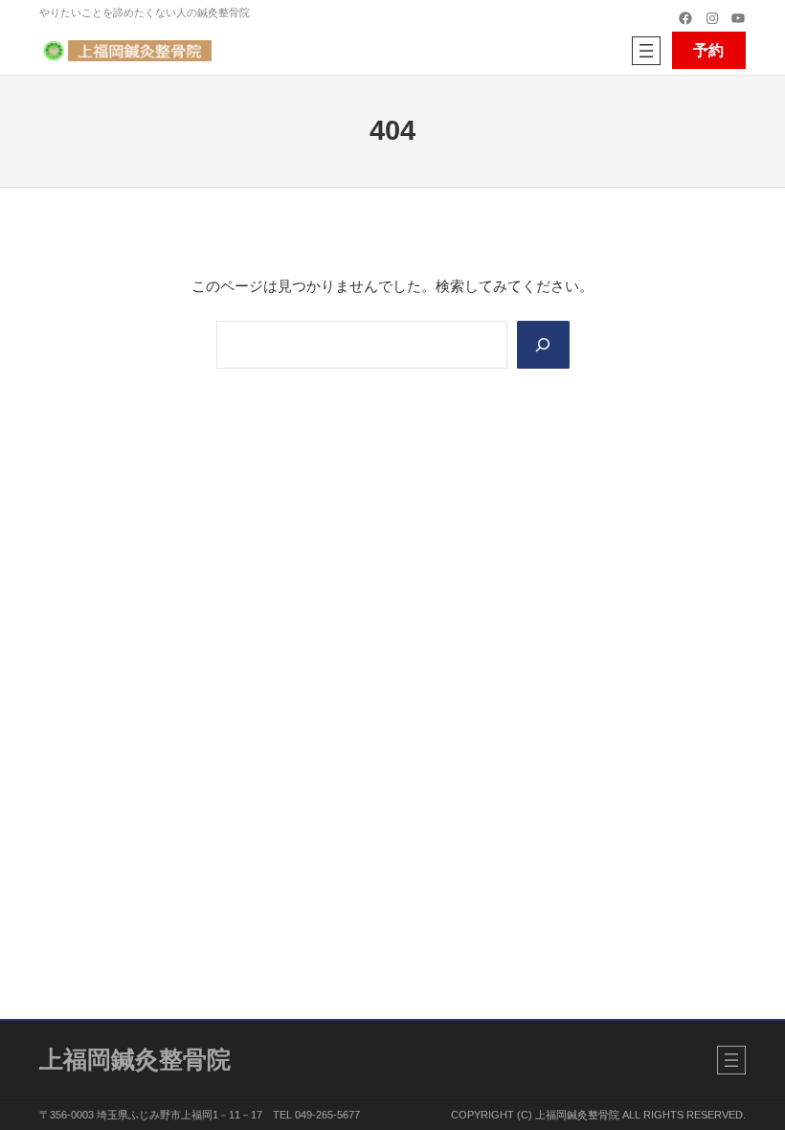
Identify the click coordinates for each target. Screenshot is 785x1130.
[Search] (543, 345)
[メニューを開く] (646, 50)
